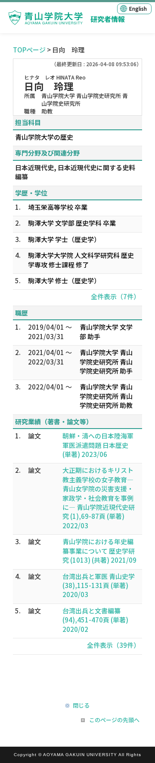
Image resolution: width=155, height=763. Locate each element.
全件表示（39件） (113, 645)
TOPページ (29, 49)
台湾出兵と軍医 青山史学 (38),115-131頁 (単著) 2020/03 (98, 585)
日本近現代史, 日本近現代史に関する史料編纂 (75, 172)
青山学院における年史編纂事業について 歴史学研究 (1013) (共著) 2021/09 (99, 550)
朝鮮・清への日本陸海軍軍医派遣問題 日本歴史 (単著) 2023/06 (97, 445)
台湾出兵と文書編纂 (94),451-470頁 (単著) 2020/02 (95, 620)
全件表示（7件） (115, 296)
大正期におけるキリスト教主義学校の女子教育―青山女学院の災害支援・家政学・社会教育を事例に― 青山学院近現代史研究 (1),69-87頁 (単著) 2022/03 (98, 498)
